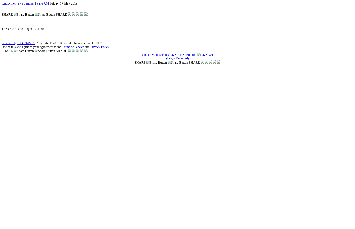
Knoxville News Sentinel (18, 3)
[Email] (82, 14)
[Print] (86, 14)
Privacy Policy (99, 47)
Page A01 (43, 3)
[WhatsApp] (78, 14)
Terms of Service (73, 47)
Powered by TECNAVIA (18, 43)
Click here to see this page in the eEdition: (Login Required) (169, 56)
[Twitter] (74, 14)
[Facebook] (70, 14)
